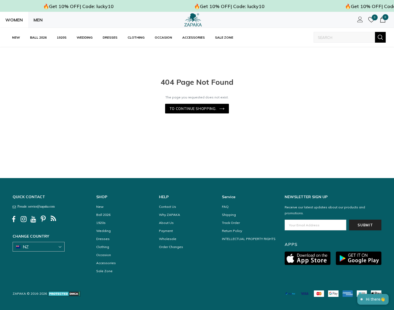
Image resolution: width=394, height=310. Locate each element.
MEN (38, 20)
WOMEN (14, 20)
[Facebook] (13, 219)
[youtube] (33, 219)
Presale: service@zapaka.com (35, 206)
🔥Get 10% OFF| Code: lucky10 (78, 6)
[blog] (53, 219)
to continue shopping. (193, 108)
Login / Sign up (359, 20)
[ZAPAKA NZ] (193, 20)
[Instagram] (23, 219)
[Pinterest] (43, 219)
